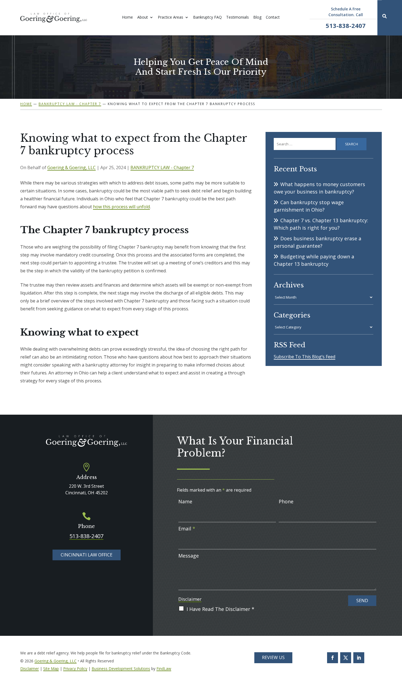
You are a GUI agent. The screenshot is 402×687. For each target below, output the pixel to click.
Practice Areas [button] (170, 17)
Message (188, 555)
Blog (257, 17)
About (142, 17)
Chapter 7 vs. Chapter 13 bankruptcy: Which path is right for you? (321, 224)
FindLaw (163, 668)
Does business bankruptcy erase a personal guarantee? (317, 242)
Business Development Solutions (121, 668)
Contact (273, 17)
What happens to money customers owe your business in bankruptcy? (319, 188)
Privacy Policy (75, 668)
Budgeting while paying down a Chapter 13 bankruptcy (314, 260)
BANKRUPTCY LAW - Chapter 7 (162, 167)
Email (186, 528)
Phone (286, 501)
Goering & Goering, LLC (71, 167)
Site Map (51, 668)
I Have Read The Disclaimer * (220, 609)
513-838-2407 (346, 25)
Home (127, 17)
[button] (396, 681)
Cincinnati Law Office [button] (86, 555)
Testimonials (237, 17)
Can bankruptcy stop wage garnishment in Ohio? (309, 206)
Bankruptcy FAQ (207, 17)
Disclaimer (190, 599)
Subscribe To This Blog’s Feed (304, 357)
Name (185, 501)
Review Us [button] (273, 657)
